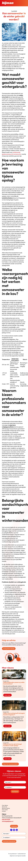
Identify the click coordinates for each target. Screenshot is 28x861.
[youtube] (14, 830)
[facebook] (11, 830)
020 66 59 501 (6, 819)
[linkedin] (17, 830)
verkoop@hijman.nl (7, 821)
